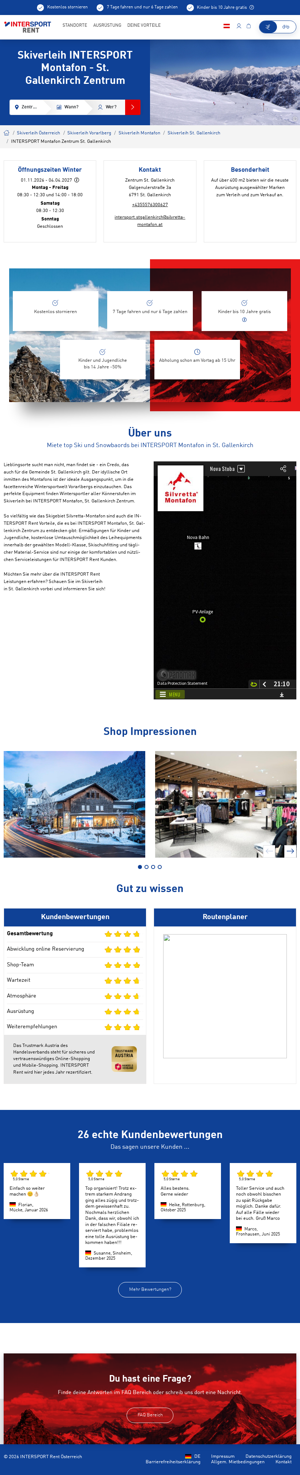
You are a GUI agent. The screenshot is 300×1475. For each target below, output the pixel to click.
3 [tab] (153, 867)
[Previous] (269, 851)
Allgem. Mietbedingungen (238, 1462)
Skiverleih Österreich (38, 133)
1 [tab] (140, 867)
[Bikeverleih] (286, 27)
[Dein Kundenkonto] (238, 27)
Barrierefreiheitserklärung (173, 1462)
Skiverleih (7, 132)
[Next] (290, 851)
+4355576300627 (150, 205)
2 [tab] (147, 867)
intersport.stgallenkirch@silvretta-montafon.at (150, 221)
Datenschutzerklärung (268, 1456)
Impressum (223, 1456)
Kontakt (283, 1462)
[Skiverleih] (268, 27)
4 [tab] (160, 867)
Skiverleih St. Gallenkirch (194, 133)
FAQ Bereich (150, 1415)
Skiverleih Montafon (139, 133)
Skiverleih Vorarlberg (89, 133)
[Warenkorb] (248, 27)
